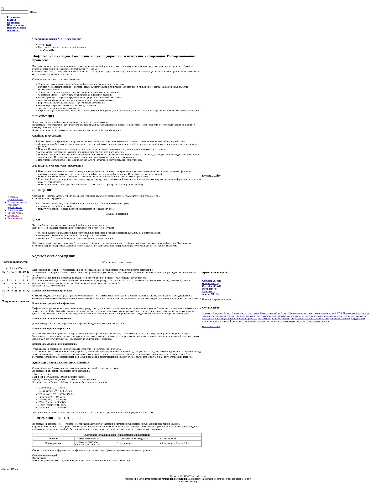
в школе (231, 316)
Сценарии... (13, 215)
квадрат (294, 318)
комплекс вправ (307, 318)
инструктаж (208, 318)
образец (325, 321)
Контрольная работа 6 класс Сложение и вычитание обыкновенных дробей (298, 313)
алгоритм (207, 316)
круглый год (228, 321)
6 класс (235, 313)
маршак (240, 321)
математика (250, 321)
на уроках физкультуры (308, 321)
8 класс (244, 313)
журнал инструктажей (354, 316)
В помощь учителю (59, 47)
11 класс (206, 313)
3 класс (227, 313)
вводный (240, 316)
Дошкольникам (15, 210)
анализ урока (219, 316)
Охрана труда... (15, 213)
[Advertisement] (16, 243)
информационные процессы (242, 318)
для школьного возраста (314, 316)
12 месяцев (217, 313)
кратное (217, 321)
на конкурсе (289, 321)
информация (264, 318)
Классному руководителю (14, 206)
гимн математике (280, 316)
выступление (252, 316)
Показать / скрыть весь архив (216, 299)
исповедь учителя (280, 318)
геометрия (266, 316)
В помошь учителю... (18, 202)
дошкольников (334, 316)
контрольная (322, 318)
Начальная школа (351, 313)
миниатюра (276, 321)
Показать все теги (211, 326)
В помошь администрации (15, 198)
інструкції (254, 313)
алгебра (365, 313)
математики (264, 321)
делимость (296, 316)
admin (48, 44)
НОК (339, 313)
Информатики (79, 47)
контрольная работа (340, 318)
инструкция (221, 318)
